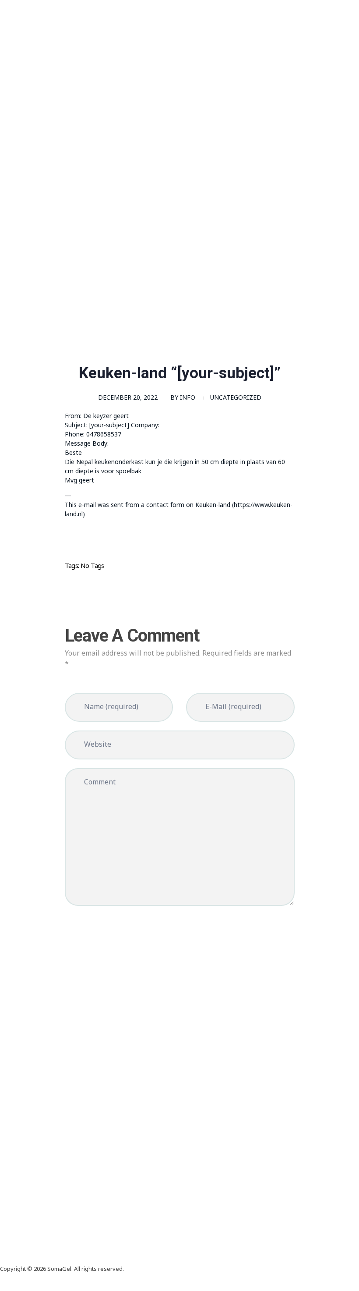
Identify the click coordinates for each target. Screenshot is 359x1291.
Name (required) (111, 706)
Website (97, 744)
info (187, 397)
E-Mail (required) (233, 706)
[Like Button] (275, 564)
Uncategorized (235, 397)
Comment (100, 782)
